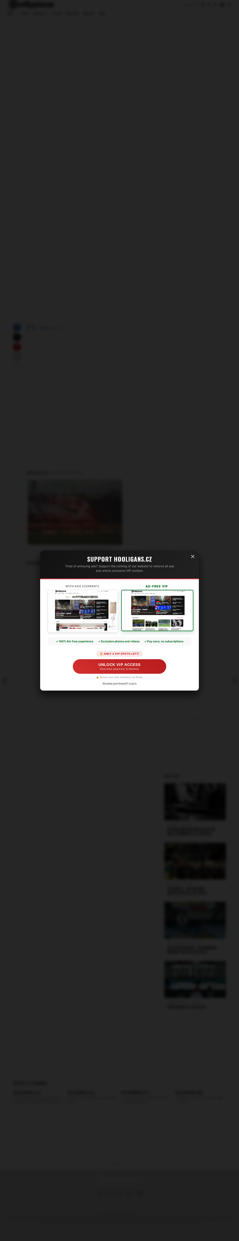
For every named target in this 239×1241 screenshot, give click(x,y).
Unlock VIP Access (119, 666)
